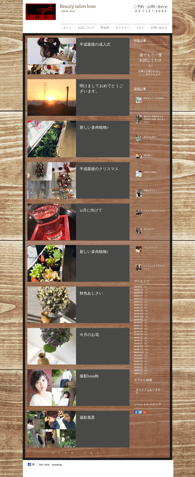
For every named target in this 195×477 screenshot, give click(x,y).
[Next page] (97, 452)
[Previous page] (59, 452)
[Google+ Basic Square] (145, 412)
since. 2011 (67, 11)
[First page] (53, 452)
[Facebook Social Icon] (29, 464)
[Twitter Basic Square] (140, 412)
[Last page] (104, 452)
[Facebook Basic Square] (135, 412)
